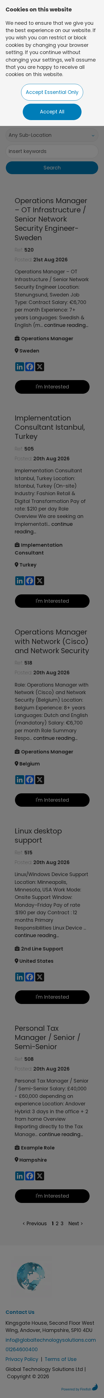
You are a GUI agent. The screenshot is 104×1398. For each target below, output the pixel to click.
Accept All (52, 111)
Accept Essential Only (52, 92)
